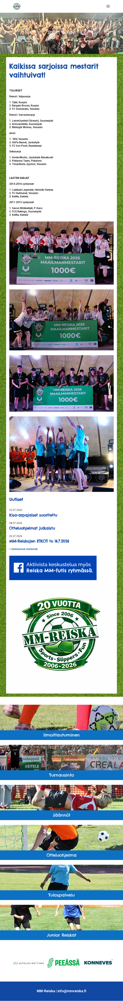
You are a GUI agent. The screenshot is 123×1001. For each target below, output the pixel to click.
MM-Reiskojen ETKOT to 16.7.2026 (39, 541)
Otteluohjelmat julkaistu (32, 528)
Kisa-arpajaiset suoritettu (33, 515)
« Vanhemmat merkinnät (23, 549)
